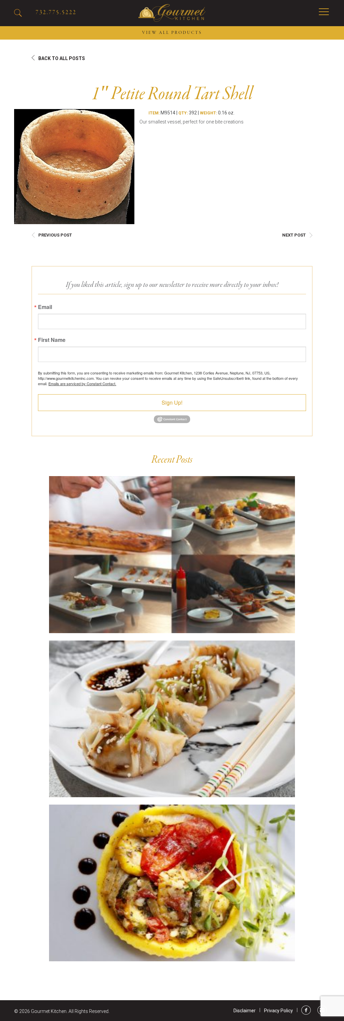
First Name (52, 340)
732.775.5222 (56, 12)
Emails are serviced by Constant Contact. (82, 383)
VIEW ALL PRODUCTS (172, 33)
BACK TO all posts (61, 58)
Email (45, 307)
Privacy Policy (278, 1010)
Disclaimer (244, 1010)
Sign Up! (172, 402)
